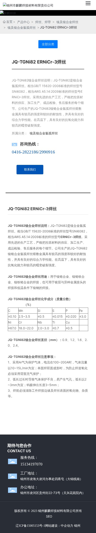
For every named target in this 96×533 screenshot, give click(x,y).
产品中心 (23, 22)
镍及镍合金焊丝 (67, 22)
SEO (49, 516)
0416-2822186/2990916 (33, 151)
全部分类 (48, 44)
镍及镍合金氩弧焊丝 (22, 27)
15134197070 (31, 464)
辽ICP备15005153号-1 (30, 525)
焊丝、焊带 (43, 22)
